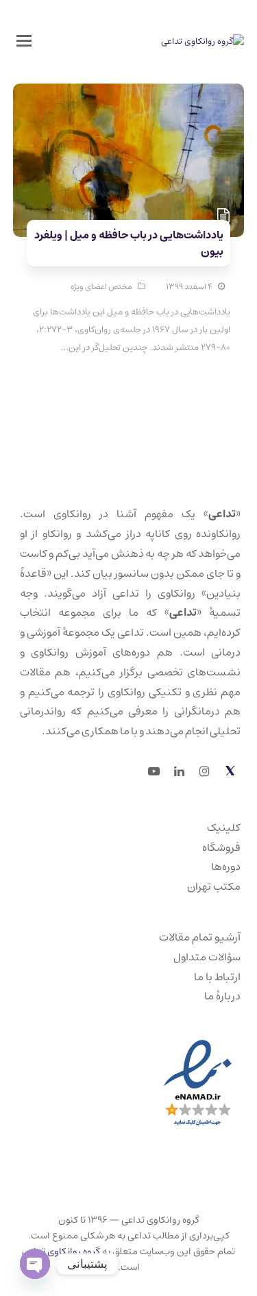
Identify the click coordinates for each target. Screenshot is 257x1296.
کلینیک (224, 827)
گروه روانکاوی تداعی (61, 1251)
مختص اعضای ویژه (101, 286)
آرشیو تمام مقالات (200, 937)
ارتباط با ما (217, 976)
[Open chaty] (35, 1264)
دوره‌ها (226, 866)
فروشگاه (221, 847)
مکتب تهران (214, 886)
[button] (24, 42)
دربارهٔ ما (222, 996)
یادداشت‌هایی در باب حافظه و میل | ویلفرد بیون (128, 243)
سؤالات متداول (207, 957)
